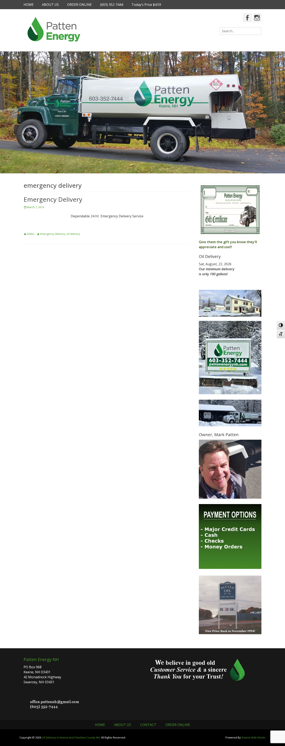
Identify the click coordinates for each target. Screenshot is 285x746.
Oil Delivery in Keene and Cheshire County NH (71, 737)
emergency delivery (52, 234)
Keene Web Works (254, 737)
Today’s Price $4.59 (146, 4)
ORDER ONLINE (79, 4)
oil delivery (73, 234)
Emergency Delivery (53, 199)
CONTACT (148, 724)
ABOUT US (50, 4)
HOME (29, 4)
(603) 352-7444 (111, 4)
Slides (31, 234)
